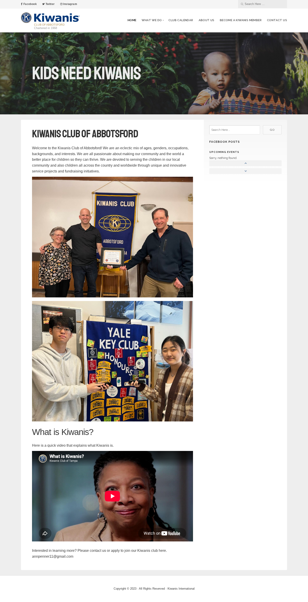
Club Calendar (180, 20)
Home (132, 20)
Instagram (69, 4)
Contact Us (277, 20)
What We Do (152, 20)
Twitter (50, 4)
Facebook (30, 4)
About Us (206, 20)
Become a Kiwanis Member (241, 20)
